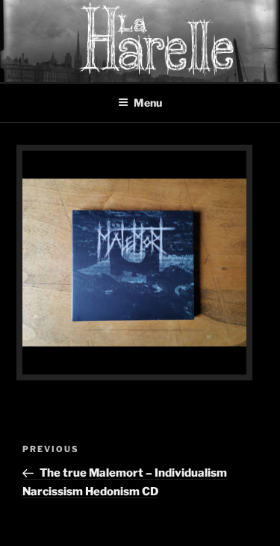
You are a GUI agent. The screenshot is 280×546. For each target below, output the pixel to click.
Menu (148, 102)
